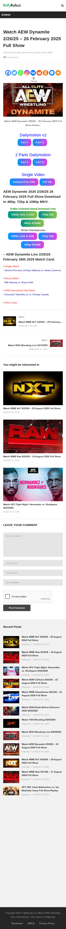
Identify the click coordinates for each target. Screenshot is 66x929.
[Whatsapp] (20, 73)
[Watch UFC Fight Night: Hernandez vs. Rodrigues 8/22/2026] (11, 671)
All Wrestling (27, 52)
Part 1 (24, 142)
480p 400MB (32, 223)
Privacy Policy (47, 923)
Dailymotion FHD (24, 182)
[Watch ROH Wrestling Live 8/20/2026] (11, 735)
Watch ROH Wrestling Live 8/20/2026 (41, 732)
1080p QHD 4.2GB (22, 214)
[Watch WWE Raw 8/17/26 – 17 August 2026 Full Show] (11, 777)
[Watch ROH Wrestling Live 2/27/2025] (33, 345)
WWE (50, 52)
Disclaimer (17, 923)
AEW (5, 52)
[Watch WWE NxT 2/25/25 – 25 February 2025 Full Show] (33, 321)
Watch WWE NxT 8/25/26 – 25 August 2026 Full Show (31, 408)
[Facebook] (8, 73)
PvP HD (47, 182)
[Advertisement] (27, 849)
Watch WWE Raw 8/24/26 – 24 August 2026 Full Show (32, 456)
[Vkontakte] (33, 73)
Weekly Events (40, 52)
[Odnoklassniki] (45, 73)
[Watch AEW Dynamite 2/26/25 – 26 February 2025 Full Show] (33, 388)
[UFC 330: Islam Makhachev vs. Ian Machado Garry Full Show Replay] (11, 790)
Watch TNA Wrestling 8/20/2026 (38, 719)
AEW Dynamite (14, 52)
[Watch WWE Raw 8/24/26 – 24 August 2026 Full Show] (11, 657)
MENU (7, 15)
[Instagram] (27, 73)
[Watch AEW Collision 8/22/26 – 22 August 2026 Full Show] (11, 683)
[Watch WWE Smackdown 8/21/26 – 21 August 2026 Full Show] (11, 697)
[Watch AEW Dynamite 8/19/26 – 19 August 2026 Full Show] (11, 749)
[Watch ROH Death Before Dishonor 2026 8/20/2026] (11, 710)
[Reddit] (39, 73)
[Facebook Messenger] (52, 73)
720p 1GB (48, 214)
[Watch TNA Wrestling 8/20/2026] (11, 723)
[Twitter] (14, 73)
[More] (58, 73)
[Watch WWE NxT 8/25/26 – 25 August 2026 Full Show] (11, 642)
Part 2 (40, 142)
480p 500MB (32, 244)
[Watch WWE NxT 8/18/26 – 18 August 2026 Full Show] (11, 763)
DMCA (31, 923)
